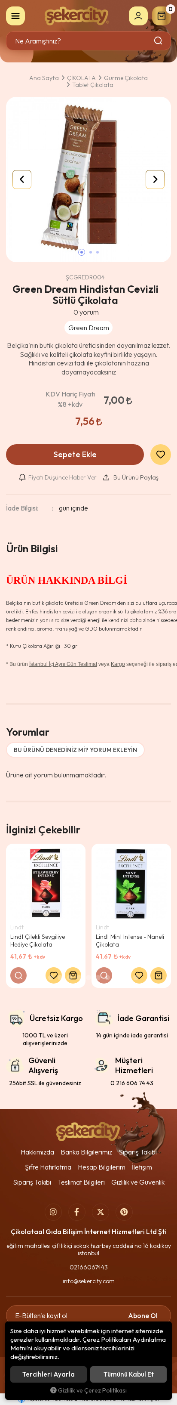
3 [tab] (60, 977)
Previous (21, 179)
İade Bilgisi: (22, 508)
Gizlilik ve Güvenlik (138, 1182)
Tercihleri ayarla (48, 1374)
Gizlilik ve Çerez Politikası (92, 1390)
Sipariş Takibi (138, 1152)
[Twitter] (100, 1212)
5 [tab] (79, 977)
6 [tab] (88, 977)
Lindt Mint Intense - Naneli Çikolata (130, 940)
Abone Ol (143, 1315)
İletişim (142, 1167)
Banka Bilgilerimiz (86, 1152)
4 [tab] (69, 977)
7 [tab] (98, 977)
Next (155, 179)
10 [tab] (126, 977)
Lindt (17, 927)
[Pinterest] (124, 1212)
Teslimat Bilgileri (81, 1182)
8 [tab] (107, 977)
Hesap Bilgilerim (101, 1167)
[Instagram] (53, 1212)
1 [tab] (41, 977)
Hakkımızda (37, 1152)
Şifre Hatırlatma (48, 1167)
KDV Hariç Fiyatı (70, 399)
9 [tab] (116, 977)
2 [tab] (50, 977)
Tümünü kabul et (129, 1374)
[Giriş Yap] (138, 15)
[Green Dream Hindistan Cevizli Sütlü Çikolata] (88, 179)
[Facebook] (76, 1212)
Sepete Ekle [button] (75, 454)
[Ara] (159, 41)
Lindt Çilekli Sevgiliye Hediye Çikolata (37, 940)
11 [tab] (135, 977)
